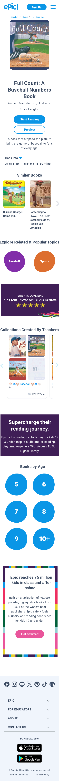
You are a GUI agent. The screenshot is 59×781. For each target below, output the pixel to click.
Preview (29, 130)
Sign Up (36, 7)
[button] (27, 366)
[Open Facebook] (7, 684)
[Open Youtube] (22, 684)
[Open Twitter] (29, 684)
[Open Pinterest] (37, 684)
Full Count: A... (38, 17)
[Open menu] (53, 7)
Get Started (30, 634)
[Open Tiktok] (44, 684)
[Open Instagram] (14, 684)
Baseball (15, 17)
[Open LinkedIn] (52, 684)
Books (25, 17)
